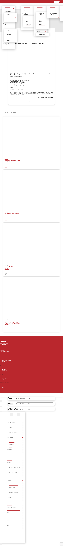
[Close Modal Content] (1, 401)
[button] (53, 2)
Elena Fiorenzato (31, 394)
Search (12, 398)
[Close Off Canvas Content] (1, 544)
